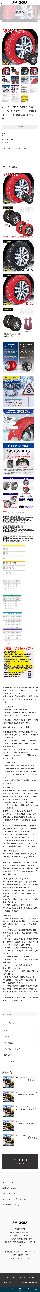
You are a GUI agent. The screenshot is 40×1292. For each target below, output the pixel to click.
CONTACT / (12, 1205)
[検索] (36, 1014)
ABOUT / (9, 1188)
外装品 (4, 142)
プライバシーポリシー (11, 1277)
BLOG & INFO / (15, 1199)
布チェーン (10, 142)
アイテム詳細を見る (20, 126)
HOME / (8, 1182)
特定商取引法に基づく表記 (27, 1277)
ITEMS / (9, 1193)
